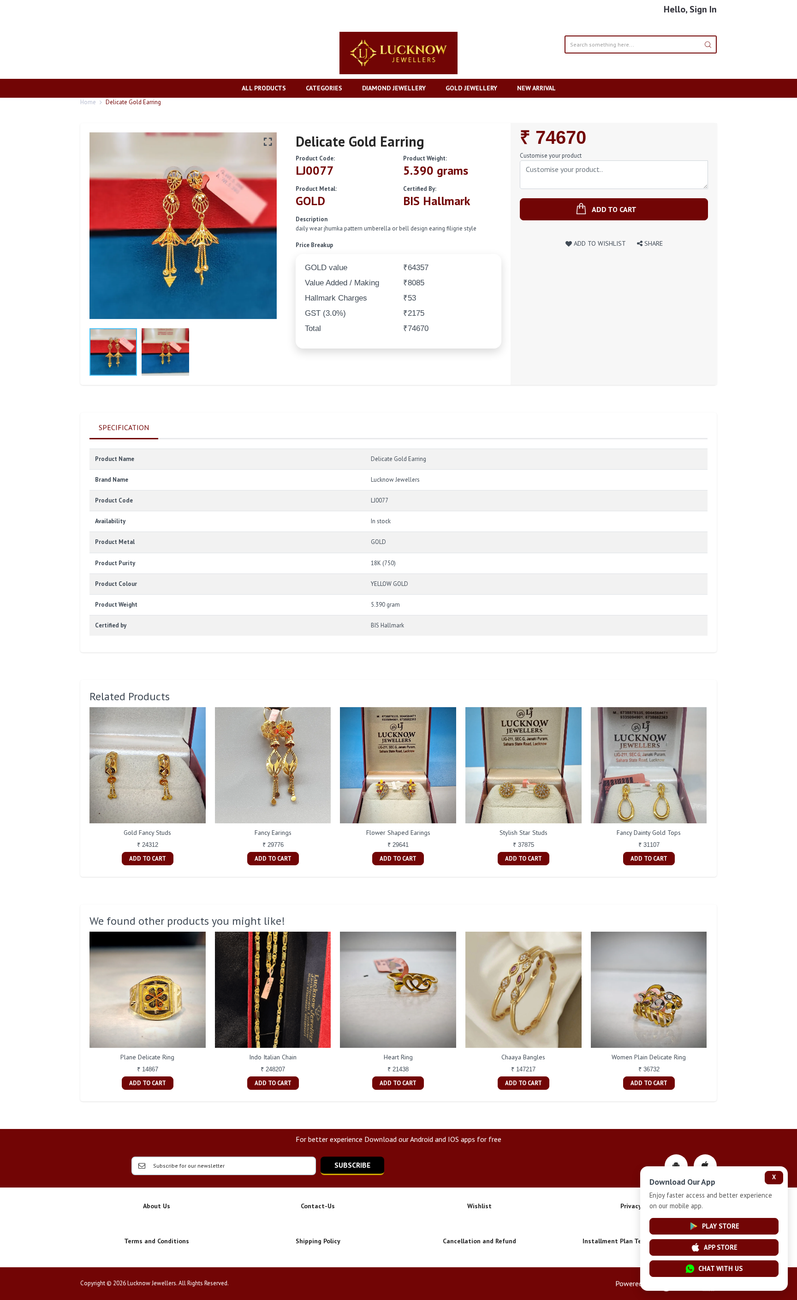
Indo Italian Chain (273, 1057)
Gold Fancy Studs (147, 832)
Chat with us (720, 1268)
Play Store (720, 1226)
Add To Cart (147, 859)
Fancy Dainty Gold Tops (649, 832)
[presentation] (80, 787)
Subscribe (352, 1165)
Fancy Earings (273, 832)
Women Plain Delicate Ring (649, 1057)
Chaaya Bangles (523, 1057)
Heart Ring (398, 1057)
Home (88, 102)
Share (652, 243)
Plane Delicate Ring (147, 1057)
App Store (721, 1247)
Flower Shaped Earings (398, 832)
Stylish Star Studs (523, 832)
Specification (124, 427)
